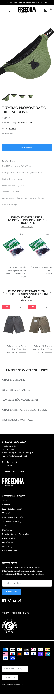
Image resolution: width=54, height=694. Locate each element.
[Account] (44, 10)
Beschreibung (8, 161)
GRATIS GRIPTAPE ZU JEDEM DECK (24, 409)
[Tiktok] (20, 600)
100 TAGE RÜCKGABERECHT (20, 399)
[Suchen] (9, 10)
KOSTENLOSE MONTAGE (17, 419)
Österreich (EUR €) (13, 669)
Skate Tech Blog (9, 551)
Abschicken (11, 591)
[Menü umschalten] (3, 10)
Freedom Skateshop (15, 684)
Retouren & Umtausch (12, 517)
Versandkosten (25, 122)
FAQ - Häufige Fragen (12, 509)
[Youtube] (14, 600)
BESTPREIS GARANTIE (16, 389)
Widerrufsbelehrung (11, 521)
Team (4, 500)
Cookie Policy (8, 538)
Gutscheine (7, 542)
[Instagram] (9, 600)
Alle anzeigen (27, 226)
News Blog (7, 546)
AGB (4, 526)
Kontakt (6, 505)
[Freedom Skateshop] (27, 10)
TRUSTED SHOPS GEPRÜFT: (15, 613)
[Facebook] (4, 600)
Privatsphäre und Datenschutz (16, 534)
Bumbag (12, 128)
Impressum (7, 530)
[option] (27, 53)
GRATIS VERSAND (13, 379)
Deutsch (8, 677)
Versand (6, 513)
